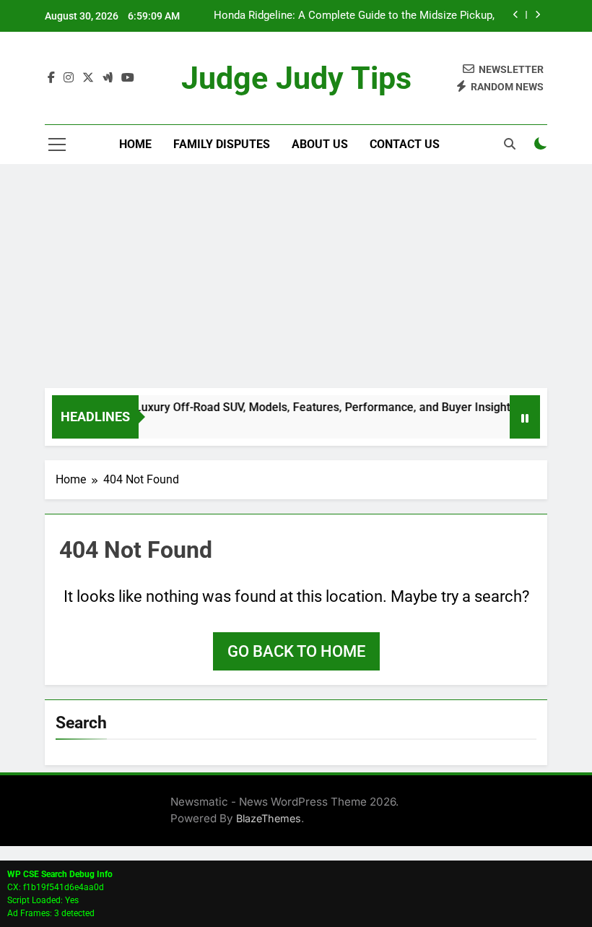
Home (135, 144)
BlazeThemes (268, 818)
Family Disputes (221, 144)
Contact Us (405, 144)
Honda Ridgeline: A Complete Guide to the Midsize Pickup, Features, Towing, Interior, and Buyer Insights (354, 16)
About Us (320, 144)
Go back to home (296, 651)
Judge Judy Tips (296, 78)
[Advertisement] (296, 279)
